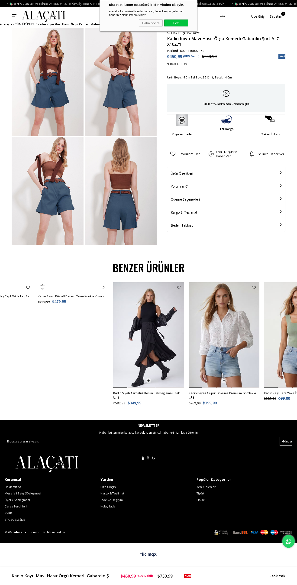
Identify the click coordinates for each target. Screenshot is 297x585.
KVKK (8, 513)
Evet (176, 23)
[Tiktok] (153, 458)
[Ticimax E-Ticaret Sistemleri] (148, 554)
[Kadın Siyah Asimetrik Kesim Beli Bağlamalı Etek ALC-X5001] (148, 335)
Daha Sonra (151, 23)
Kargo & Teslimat (184, 212)
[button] (120, 387)
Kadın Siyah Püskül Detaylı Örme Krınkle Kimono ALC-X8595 (73, 287)
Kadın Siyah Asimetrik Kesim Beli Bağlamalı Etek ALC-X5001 (148, 393)
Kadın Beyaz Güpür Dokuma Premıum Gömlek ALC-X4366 (224, 393)
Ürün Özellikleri (182, 173)
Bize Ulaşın (108, 487)
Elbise (201, 500)
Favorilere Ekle (28, 287)
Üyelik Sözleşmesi (17, 500)
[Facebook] (143, 458)
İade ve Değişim (111, 500)
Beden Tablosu (182, 225)
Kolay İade (108, 506)
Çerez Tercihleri (16, 506)
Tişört (200, 493)
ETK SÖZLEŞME (15, 519)
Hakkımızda (13, 487)
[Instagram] (147, 458)
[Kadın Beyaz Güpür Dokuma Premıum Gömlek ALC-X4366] (224, 335)
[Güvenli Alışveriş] (253, 532)
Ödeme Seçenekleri (185, 199)
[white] (47, 463)
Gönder (287, 441)
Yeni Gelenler (206, 487)
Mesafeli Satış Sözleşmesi (23, 493)
